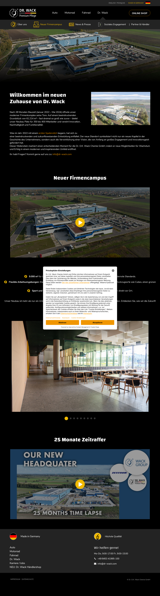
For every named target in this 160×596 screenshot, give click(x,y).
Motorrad (70, 12)
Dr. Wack (103, 12)
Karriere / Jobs (17, 563)
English (112, 3)
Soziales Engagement (115, 24)
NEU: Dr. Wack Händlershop (25, 567)
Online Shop (139, 13)
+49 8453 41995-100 (108, 558)
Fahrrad (86, 12)
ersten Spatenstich (48, 133)
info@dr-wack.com (107, 563)
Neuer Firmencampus (51, 24)
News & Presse (83, 24)
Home (13, 69)
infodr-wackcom (62, 154)
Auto (55, 12)
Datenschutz (28, 579)
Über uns (22, 24)
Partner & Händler (140, 24)
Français (121, 3)
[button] (66, 418)
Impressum (15, 579)
